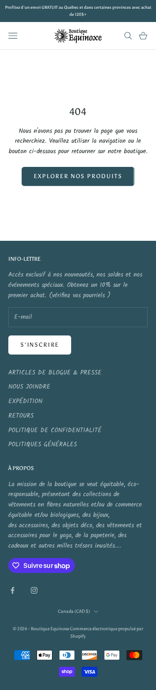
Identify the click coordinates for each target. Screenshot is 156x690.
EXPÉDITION (25, 401)
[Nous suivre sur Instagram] (34, 590)
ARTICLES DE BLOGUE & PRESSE (55, 373)
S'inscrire (39, 344)
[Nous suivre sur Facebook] (12, 590)
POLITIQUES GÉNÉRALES (42, 445)
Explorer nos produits (78, 176)
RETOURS (21, 416)
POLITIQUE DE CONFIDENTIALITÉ (55, 431)
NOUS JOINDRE (29, 387)
